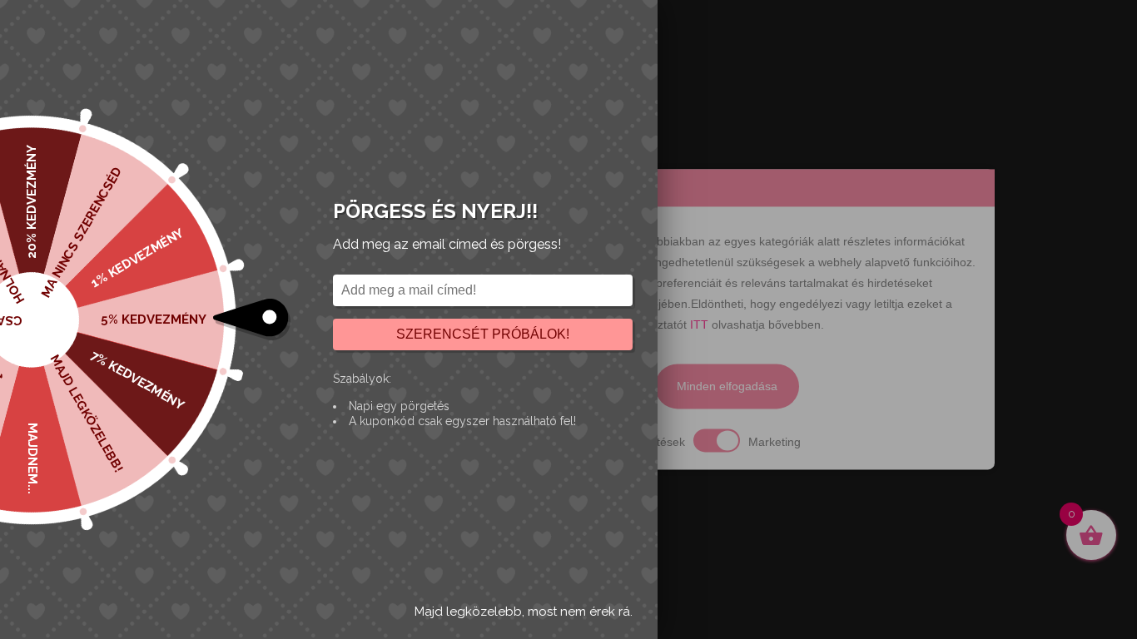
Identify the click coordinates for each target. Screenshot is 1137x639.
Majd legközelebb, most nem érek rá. (524, 611)
